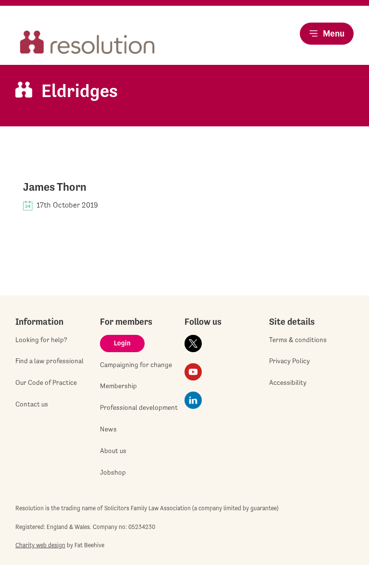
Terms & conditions (298, 340)
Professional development (139, 407)
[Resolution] (87, 43)
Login (122, 343)
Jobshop (113, 472)
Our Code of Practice (46, 382)
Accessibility (288, 382)
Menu (333, 33)
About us (113, 450)
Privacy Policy (289, 361)
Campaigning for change (136, 364)
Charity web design (40, 545)
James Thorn (54, 187)
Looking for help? (41, 340)
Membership (118, 386)
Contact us (31, 404)
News (108, 429)
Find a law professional (49, 361)
